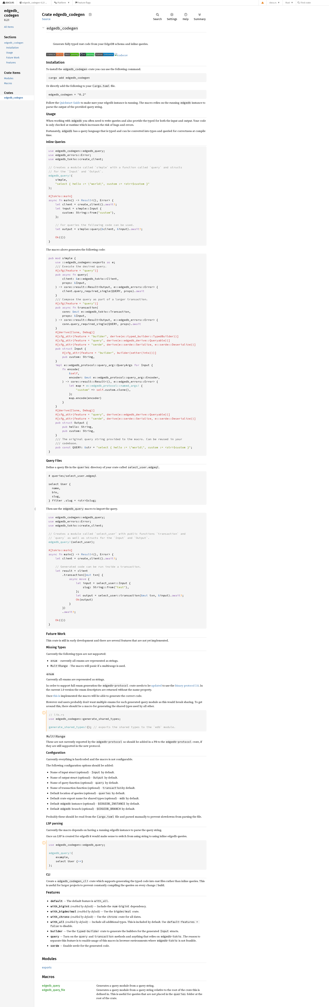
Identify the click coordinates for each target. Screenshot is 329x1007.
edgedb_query (51, 985)
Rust (287, 2)
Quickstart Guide (70, 103)
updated (156, 685)
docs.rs (272, 2)
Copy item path (90, 14)
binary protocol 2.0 (187, 685)
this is (56, 696)
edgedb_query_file (53, 990)
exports (46, 967)
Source (46, 19)
